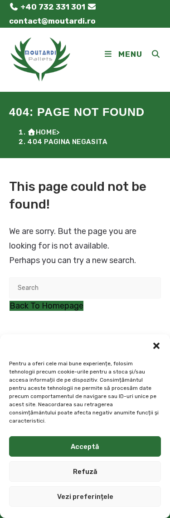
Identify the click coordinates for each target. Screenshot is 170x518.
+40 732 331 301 (52, 6)
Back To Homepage (46, 306)
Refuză (85, 472)
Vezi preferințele (85, 497)
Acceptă (85, 447)
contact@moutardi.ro (52, 20)
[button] (156, 345)
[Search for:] (153, 54)
